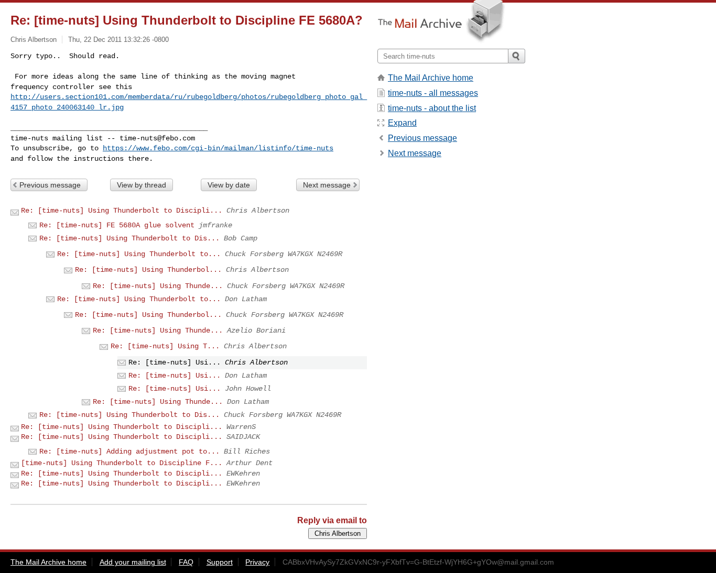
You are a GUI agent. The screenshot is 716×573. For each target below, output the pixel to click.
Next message (327, 185)
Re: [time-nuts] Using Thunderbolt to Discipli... (121, 210)
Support (220, 562)
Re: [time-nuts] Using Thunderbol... (148, 270)
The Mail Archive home (430, 77)
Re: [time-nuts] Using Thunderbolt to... (139, 254)
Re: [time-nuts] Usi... (174, 375)
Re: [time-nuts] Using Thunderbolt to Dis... (129, 238)
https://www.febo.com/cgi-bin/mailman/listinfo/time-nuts (218, 148)
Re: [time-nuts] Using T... (165, 346)
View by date (229, 185)
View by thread (141, 185)
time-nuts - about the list (432, 108)
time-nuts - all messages (433, 93)
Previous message (50, 185)
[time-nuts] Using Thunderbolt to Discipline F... (121, 463)
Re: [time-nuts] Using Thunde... (158, 286)
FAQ (186, 562)
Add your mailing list (133, 562)
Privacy (257, 562)
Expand (402, 122)
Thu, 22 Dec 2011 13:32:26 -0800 (118, 39)
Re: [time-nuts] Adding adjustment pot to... (129, 451)
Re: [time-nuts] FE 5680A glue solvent (116, 225)
